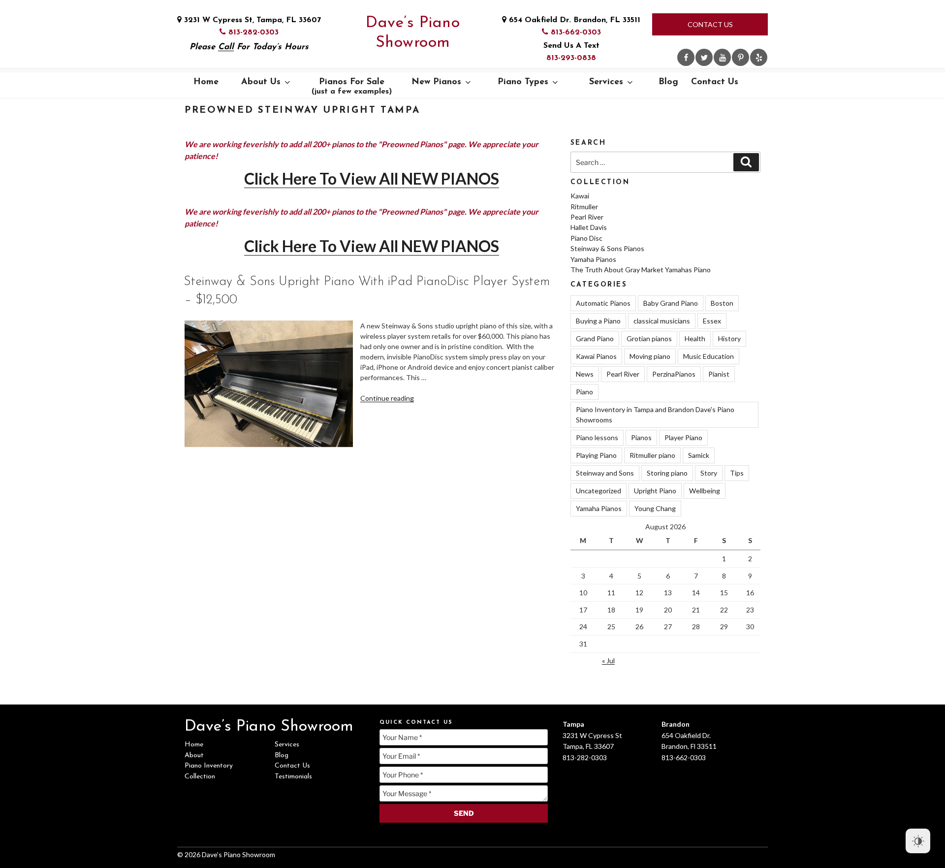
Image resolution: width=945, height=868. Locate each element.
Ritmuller (584, 206)
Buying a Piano (598, 321)
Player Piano (683, 437)
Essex (712, 321)
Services (606, 82)
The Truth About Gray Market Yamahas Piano (640, 269)
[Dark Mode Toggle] (918, 841)
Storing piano (667, 473)
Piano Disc (586, 238)
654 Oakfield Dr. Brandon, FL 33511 (573, 20)
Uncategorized (598, 490)
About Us (261, 82)
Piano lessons (597, 437)
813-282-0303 (252, 32)
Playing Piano (596, 455)
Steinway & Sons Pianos (607, 248)
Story (708, 473)
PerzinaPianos (673, 374)
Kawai (579, 196)
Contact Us (710, 24)
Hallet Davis (588, 227)
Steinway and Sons (605, 473)
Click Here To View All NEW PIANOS (371, 178)
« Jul (608, 660)
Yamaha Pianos (593, 259)
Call (226, 47)
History (729, 338)
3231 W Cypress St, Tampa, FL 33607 (251, 20)
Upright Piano (655, 490)
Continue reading (387, 398)
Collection (200, 776)
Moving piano (650, 356)
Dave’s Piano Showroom (413, 33)
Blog (668, 82)
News (585, 374)
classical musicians (661, 321)
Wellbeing (704, 490)
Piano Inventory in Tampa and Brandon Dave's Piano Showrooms (655, 414)
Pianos (641, 437)
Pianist (718, 374)
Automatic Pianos (603, 303)
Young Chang (655, 508)
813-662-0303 (574, 32)
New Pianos (436, 82)
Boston (722, 303)
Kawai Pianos (596, 356)
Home (206, 82)
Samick (698, 455)
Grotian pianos (649, 338)
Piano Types (523, 82)
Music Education (708, 356)
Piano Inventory (209, 766)
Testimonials (293, 776)
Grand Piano (595, 338)
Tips (737, 473)
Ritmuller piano (652, 455)
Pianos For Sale (352, 87)
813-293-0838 (571, 58)
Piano (584, 391)
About (194, 755)
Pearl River (586, 217)
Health (695, 338)
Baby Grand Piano (670, 303)
